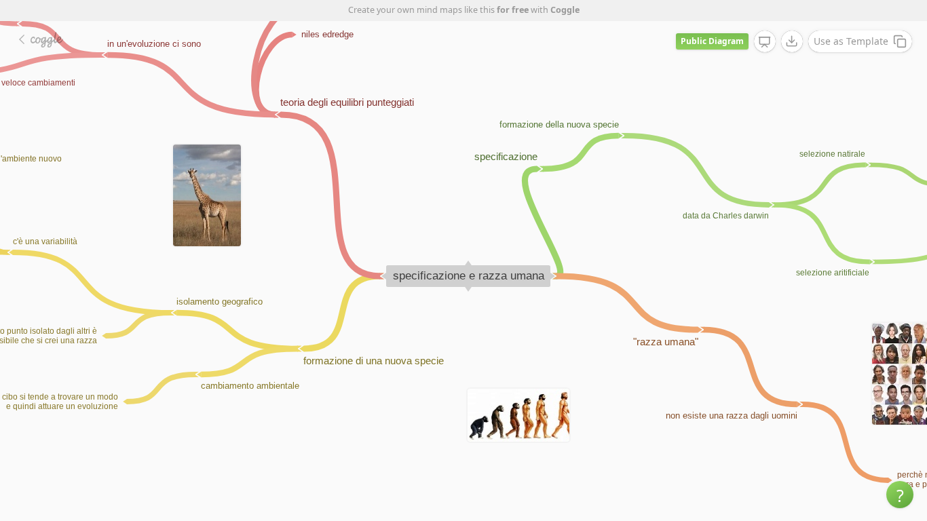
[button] (899, 494)
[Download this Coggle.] (792, 41)
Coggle (565, 10)
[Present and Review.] (765, 42)
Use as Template (851, 41)
